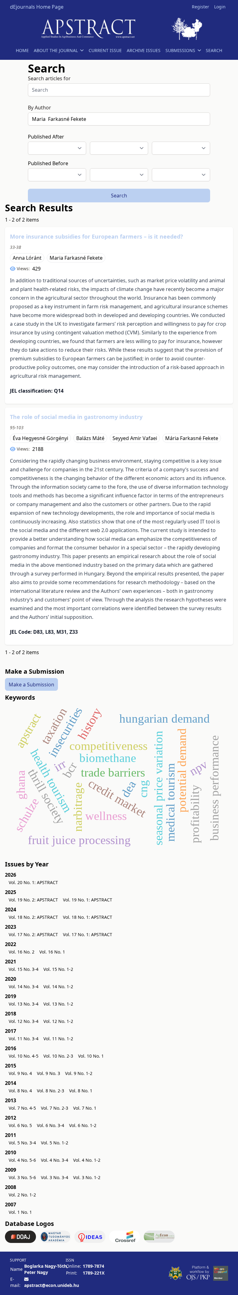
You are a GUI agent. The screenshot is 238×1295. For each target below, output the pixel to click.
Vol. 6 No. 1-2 (82, 1125)
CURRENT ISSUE (105, 50)
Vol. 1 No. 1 (20, 1212)
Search (119, 195)
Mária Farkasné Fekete (191, 438)
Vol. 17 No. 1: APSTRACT (87, 934)
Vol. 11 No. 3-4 (23, 1039)
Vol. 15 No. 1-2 (58, 969)
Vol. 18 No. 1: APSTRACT (87, 917)
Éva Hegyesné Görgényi (40, 438)
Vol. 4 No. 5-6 (22, 1160)
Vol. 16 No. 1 (52, 952)
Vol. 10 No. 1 (91, 1056)
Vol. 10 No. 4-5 (23, 1056)
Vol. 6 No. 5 (20, 1125)
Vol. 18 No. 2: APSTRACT (33, 917)
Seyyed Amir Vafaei (134, 438)
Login (220, 7)
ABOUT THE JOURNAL (56, 50)
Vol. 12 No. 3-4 (23, 1021)
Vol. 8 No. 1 (80, 1091)
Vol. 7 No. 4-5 (22, 1108)
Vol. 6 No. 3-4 (50, 1125)
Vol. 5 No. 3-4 (22, 1143)
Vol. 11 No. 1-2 (58, 1039)
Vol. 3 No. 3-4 (54, 1177)
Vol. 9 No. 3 (48, 1073)
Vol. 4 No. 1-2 (86, 1160)
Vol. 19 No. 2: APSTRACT (33, 900)
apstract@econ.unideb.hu (51, 1285)
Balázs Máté (90, 438)
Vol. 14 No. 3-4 (23, 986)
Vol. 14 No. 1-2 (58, 986)
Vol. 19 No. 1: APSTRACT (87, 900)
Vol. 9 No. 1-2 (78, 1073)
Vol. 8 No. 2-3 (50, 1091)
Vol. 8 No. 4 (20, 1091)
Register (200, 7)
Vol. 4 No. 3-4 (54, 1160)
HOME (22, 50)
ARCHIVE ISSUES (144, 50)
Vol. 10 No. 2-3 (58, 1056)
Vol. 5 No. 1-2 (54, 1143)
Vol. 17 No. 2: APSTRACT (33, 934)
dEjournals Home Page (37, 6)
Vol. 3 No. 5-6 (22, 1177)
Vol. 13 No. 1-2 (58, 1004)
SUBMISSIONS (180, 50)
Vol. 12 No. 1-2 (58, 1021)
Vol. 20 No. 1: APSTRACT (33, 882)
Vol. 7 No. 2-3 (54, 1108)
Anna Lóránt (27, 257)
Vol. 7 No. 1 (84, 1108)
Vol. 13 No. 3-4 (23, 1004)
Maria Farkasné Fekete (76, 257)
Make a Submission (31, 684)
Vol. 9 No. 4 (20, 1073)
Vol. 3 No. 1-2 (86, 1177)
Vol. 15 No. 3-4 (23, 969)
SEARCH (214, 50)
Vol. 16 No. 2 (21, 952)
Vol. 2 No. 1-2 (22, 1195)
